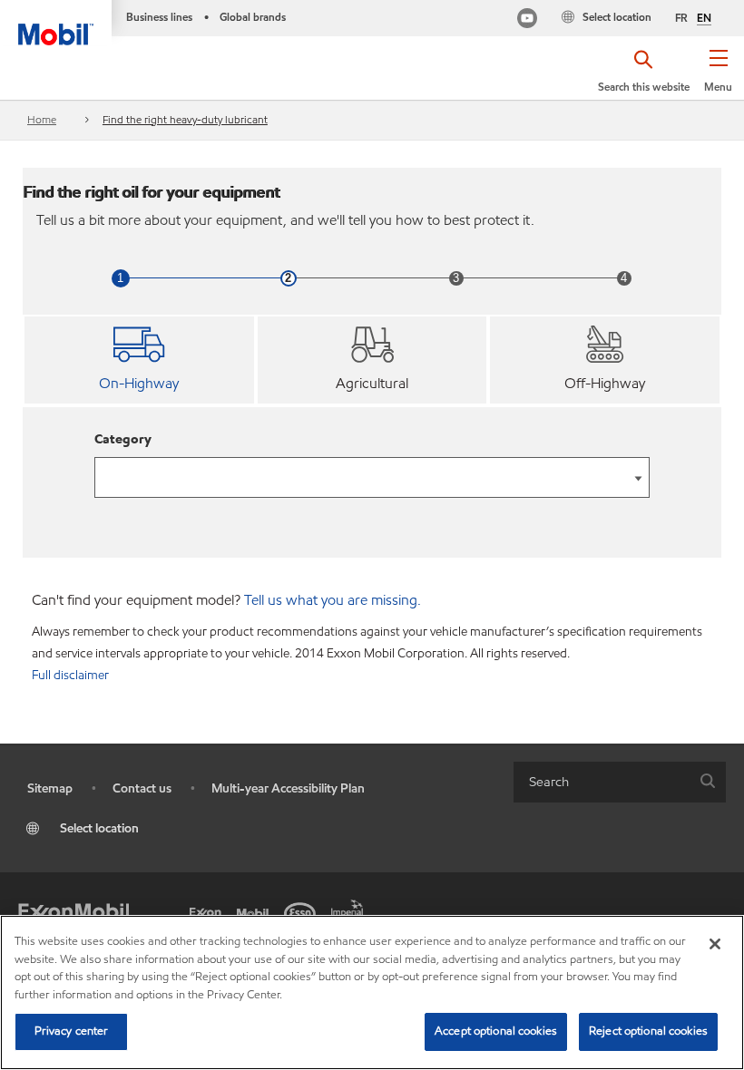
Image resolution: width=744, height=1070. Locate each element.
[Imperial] (350, 907)
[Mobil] (256, 912)
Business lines (159, 16)
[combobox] (620, 782)
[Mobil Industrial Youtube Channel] (527, 20)
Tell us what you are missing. (332, 599)
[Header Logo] (56, 22)
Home (41, 119)
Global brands (253, 16)
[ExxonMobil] (73, 912)
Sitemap (50, 788)
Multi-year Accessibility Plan (288, 788)
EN (704, 18)
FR (681, 17)
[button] (718, 77)
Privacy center (71, 1031)
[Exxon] (208, 912)
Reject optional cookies (648, 1031)
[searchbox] (602, 782)
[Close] (715, 944)
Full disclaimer (70, 675)
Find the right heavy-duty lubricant (185, 119)
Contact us (142, 788)
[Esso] (303, 912)
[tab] (139, 360)
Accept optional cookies (496, 1031)
